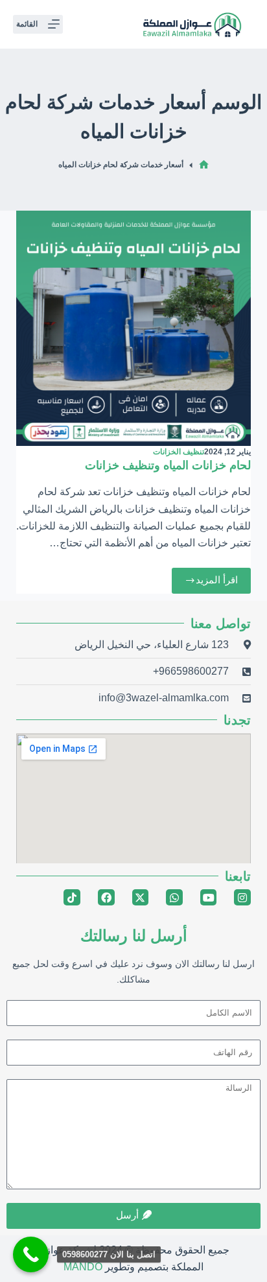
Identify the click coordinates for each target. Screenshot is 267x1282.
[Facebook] (106, 897)
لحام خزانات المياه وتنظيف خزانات (168, 465)
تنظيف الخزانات (178, 451)
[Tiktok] (72, 897)
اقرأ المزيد (209, 577)
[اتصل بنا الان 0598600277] (31, 1254)
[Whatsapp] (174, 897)
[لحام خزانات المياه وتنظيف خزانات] (133, 328)
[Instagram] (242, 897)
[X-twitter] (140, 897)
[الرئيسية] (204, 165)
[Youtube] (208, 897)
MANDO (83, 1266)
